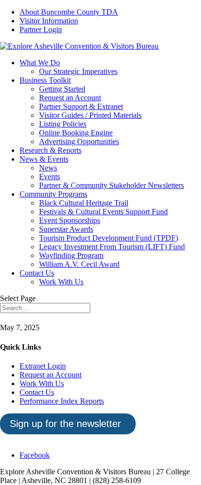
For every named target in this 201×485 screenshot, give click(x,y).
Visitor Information (49, 21)
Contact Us (37, 273)
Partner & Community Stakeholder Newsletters (111, 185)
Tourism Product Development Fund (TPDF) (108, 238)
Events (49, 176)
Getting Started (62, 89)
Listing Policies (62, 124)
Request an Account (70, 97)
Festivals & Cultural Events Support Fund (103, 211)
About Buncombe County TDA (69, 12)
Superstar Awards (66, 229)
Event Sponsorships (69, 220)
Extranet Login (43, 366)
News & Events (44, 159)
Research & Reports (50, 150)
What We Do (40, 62)
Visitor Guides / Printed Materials (90, 115)
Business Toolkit (45, 80)
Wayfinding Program (71, 255)
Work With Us (61, 282)
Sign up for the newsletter (65, 423)
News (48, 168)
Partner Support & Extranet (81, 106)
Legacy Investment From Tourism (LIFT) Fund (112, 246)
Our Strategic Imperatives (78, 71)
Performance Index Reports (62, 401)
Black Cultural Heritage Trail (83, 203)
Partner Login (41, 29)
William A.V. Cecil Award (79, 264)
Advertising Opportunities (79, 141)
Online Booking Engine (76, 133)
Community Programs (53, 194)
